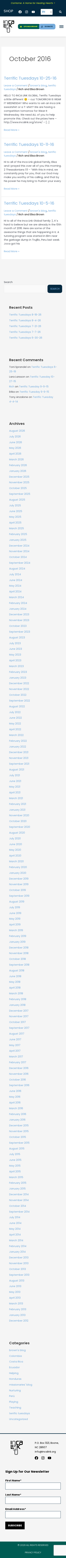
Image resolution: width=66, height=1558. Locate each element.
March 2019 (16, 930)
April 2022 (15, 729)
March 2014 (16, 1240)
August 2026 (17, 431)
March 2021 (16, 798)
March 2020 (16, 861)
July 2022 (15, 712)
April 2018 (15, 987)
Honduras (15, 1379)
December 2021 (18, 752)
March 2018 (16, 993)
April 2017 (15, 1051)
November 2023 (19, 620)
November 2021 (18, 758)
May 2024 (15, 585)
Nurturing (15, 1390)
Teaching (15, 1407)
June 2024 (15, 580)
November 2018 (19, 953)
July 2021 (14, 775)
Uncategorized (18, 1419)
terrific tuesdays (19, 1413)
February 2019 (17, 936)
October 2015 (17, 1137)
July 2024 (15, 574)
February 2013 (17, 1309)
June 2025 (15, 511)
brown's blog (38, 85)
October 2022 (17, 695)
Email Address (15, 1509)
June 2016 (15, 1091)
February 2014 (17, 1246)
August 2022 (17, 706)
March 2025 (16, 528)
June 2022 (15, 718)
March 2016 (16, 1108)
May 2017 (14, 1045)
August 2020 (17, 832)
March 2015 (16, 1177)
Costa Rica (16, 1361)
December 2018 (19, 947)
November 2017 (19, 1016)
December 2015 (19, 1125)
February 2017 (17, 1062)
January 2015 (17, 1188)
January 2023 (17, 677)
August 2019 (16, 901)
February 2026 (18, 465)
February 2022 (18, 741)
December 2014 (19, 1194)
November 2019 (19, 884)
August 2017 (16, 1033)
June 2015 (15, 1160)
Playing (13, 1402)
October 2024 (18, 557)
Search (8, 282)
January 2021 (17, 810)
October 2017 (17, 1022)
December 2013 (19, 1257)
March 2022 (16, 735)
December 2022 (19, 683)
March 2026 (16, 459)
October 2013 (17, 1269)
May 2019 (14, 918)
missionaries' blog (20, 1384)
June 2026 (15, 442)
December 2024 (19, 545)
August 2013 (16, 1280)
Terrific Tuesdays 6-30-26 (25, 337)
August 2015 (16, 1148)
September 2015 (19, 1143)
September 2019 (19, 896)
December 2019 (19, 878)
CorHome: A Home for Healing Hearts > (33, 3)
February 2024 (18, 603)
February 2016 (17, 1114)
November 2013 (19, 1263)
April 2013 (15, 1297)
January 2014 (17, 1252)
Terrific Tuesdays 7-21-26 (25, 326)
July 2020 (15, 838)
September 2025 (19, 494)
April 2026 (15, 453)
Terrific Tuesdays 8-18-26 (25, 314)
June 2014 (15, 1223)
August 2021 (16, 769)
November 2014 (19, 1200)
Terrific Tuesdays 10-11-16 (29, 144)
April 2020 (15, 855)
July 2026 (15, 436)
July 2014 (14, 1217)
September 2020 (19, 827)
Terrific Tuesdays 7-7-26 (25, 332)
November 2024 (19, 551)
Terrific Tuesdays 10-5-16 (29, 203)
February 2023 (18, 672)
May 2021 (14, 786)
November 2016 (19, 1074)
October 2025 (18, 488)
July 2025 (15, 505)
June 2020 (15, 844)
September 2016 (19, 1085)
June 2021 (15, 781)
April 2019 (15, 924)
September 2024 (19, 563)
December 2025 (19, 477)
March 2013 (16, 1303)
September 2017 (19, 1028)
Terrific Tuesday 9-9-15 (34, 386)
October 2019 (17, 890)
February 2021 (17, 804)
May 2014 (15, 1229)
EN (43, 11)
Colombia (15, 1356)
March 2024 (16, 597)
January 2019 (17, 942)
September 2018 (19, 964)
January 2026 (17, 471)
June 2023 (15, 649)
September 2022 (19, 700)
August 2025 (17, 499)
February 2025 (18, 534)
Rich (11, 386)
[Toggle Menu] (61, 26)
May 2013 (14, 1292)
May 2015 (15, 1165)
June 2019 (15, 913)
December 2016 (19, 1068)
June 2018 (15, 976)
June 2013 (15, 1286)
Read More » (11, 130)
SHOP (8, 11)
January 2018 (17, 1005)
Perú (12, 1396)
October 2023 (18, 626)
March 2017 (16, 1056)
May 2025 (15, 517)
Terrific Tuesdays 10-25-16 (30, 78)
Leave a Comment (16, 85)
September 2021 (19, 764)
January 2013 (17, 1315)
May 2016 (14, 1097)
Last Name (12, 1494)
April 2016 (15, 1102)
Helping (13, 1373)
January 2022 (17, 746)
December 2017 (19, 1010)
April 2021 (14, 792)
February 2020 (18, 867)
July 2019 (14, 907)
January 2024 (17, 609)
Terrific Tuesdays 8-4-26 (25, 320)
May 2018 (14, 982)
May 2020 (15, 850)
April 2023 (15, 660)
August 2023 (17, 637)
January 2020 (17, 873)
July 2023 (15, 643)
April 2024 (15, 591)
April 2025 (15, 522)
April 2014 (15, 1234)
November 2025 (19, 482)
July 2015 (14, 1154)
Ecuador (14, 1367)
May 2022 (15, 723)
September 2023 (19, 631)
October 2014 (17, 1206)
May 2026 (15, 448)
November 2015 (19, 1131)
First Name (12, 1480)
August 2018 (16, 970)
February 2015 (17, 1183)
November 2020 (19, 815)
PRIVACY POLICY (33, 1552)
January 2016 (17, 1119)
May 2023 (15, 654)
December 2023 (19, 614)
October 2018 (17, 959)
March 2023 (16, 666)
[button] (60, 12)
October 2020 (18, 821)
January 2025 (17, 540)
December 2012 (18, 1320)
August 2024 (17, 568)
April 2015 (15, 1171)
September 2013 (19, 1275)
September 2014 (19, 1211)
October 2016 (17, 1079)
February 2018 (17, 999)
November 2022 (19, 689)
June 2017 (15, 1039)
